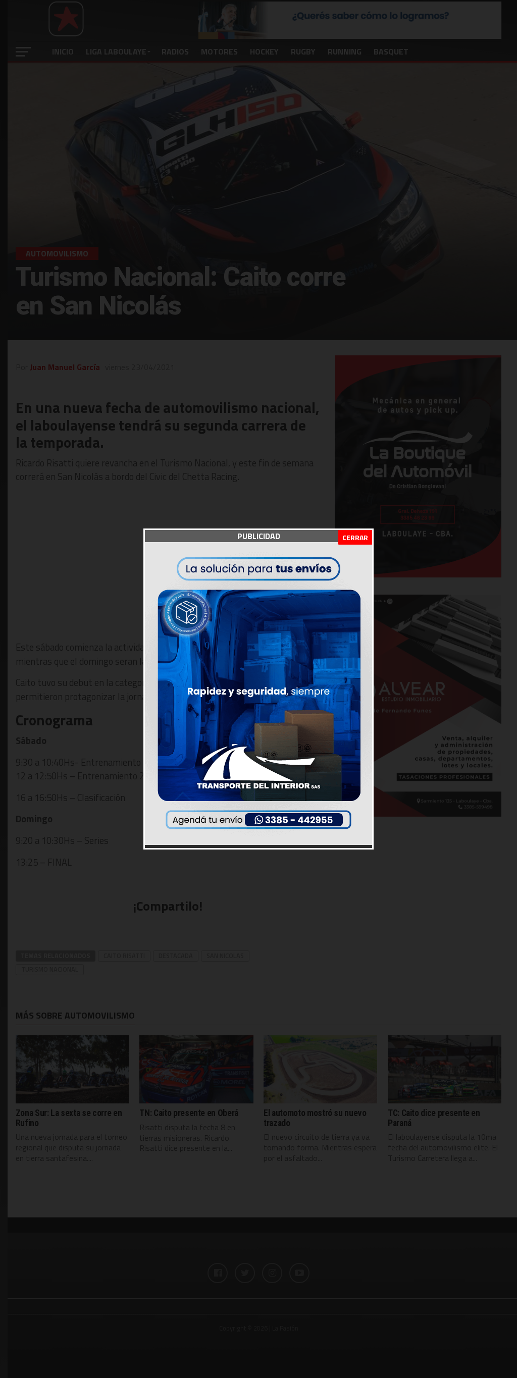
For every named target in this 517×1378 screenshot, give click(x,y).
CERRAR (355, 537)
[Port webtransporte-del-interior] (258, 842)
